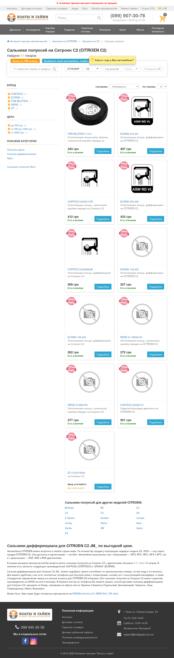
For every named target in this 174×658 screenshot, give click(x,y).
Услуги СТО (148, 8)
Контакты (12, 8)
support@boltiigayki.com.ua (138, 634)
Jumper (140, 518)
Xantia (68, 528)
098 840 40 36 (32, 627)
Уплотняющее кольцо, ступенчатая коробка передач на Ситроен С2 (87, 205)
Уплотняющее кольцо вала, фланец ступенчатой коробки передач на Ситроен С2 (88, 139)
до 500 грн (17, 125)
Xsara (139, 528)
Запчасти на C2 (91, 41)
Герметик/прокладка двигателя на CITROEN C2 (139, 408)
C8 (137, 512)
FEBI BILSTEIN (19, 101)
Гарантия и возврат (57, 8)
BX (102, 507)
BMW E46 (101, 593)
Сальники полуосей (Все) (21, 166)
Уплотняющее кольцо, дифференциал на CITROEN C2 (141, 137)
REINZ (14, 104)
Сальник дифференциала (21, 153)
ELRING (15, 97)
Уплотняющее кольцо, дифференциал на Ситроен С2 (89, 273)
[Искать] (99, 17)
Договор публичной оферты (77, 632)
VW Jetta (113, 593)
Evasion (105, 518)
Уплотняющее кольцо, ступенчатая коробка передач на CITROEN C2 (140, 340)
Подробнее (103, 151)
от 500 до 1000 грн (21, 128)
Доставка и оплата (31, 8)
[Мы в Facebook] (25, 641)
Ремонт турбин (129, 8)
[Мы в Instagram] (33, 641)
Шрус (10, 158)
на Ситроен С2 (76, 474)
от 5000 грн (17, 132)
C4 (66, 512)
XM (102, 528)
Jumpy (68, 523)
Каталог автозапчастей (104, 8)
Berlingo (69, 507)
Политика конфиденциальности (79, 637)
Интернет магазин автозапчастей (28, 41)
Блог (85, 8)
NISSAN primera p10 (83, 593)
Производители (70, 642)
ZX (66, 533)
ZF (12, 108)
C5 (102, 512)
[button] (15, 29)
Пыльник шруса (15, 149)
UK (165, 8)
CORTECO (17, 93)
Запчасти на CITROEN (64, 41)
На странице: (149, 86)
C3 (137, 507)
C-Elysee (70, 518)
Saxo (139, 523)
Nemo (104, 523)
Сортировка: (101, 86)
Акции (75, 8)
